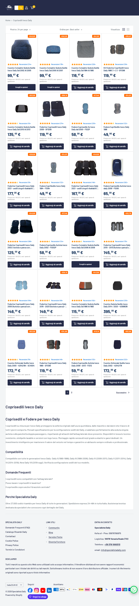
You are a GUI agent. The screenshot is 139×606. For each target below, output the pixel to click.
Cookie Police (11, 540)
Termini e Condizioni (15, 549)
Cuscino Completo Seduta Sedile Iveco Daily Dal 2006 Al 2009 (85, 246)
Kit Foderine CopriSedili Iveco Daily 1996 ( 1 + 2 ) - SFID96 (116, 69)
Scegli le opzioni (21, 87)
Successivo (121, 392)
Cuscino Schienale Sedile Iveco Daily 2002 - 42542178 (117, 364)
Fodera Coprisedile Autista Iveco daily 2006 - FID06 (117, 187)
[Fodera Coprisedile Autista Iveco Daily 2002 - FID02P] (54, 226)
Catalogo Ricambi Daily (16, 532)
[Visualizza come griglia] (123, 29)
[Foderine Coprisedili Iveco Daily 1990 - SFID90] (54, 344)
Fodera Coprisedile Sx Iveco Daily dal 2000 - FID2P (83, 128)
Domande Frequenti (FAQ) (17, 527)
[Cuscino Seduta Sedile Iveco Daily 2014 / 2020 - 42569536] (118, 285)
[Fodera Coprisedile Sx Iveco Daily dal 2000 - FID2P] (85, 108)
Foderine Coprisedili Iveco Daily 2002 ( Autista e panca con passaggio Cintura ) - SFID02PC (21, 246)
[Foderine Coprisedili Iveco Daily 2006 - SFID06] (54, 108)
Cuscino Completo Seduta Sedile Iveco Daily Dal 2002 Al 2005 (21, 69)
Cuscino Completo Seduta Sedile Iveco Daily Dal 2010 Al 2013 (21, 128)
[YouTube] (42, 590)
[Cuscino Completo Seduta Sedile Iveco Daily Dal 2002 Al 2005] (22, 49)
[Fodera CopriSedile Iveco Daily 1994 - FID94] (54, 167)
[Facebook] (30, 590)
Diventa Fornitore (57, 541)
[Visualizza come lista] (128, 29)
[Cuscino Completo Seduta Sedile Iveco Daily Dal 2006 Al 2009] (85, 226)
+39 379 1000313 (112, 544)
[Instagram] (36, 590)
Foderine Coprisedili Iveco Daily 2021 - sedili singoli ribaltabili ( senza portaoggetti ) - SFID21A (85, 187)
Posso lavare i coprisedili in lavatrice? (23, 483)
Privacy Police (12, 545)
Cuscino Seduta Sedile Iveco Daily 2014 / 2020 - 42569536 (116, 305)
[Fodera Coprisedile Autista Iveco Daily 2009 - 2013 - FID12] (85, 344)
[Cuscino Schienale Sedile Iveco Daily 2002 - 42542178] (118, 344)
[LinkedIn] (49, 590)
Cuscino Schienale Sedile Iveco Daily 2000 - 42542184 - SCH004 (21, 364)
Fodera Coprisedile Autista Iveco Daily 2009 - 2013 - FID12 (85, 364)
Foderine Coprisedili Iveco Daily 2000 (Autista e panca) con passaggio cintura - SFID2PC (21, 305)
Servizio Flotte (55, 537)
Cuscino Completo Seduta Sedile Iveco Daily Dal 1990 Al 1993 (85, 305)
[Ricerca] (21, 8)
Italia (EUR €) (12, 585)
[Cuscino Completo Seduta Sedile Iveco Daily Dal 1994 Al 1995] (85, 49)
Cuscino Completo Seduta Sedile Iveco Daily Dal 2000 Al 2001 (53, 69)
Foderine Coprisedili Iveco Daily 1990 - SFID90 (53, 364)
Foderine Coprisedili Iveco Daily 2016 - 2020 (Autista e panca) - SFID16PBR (53, 305)
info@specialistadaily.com (113, 550)
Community (54, 527)
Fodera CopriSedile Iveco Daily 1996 (116, 128)
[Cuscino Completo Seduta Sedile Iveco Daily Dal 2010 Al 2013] (22, 108)
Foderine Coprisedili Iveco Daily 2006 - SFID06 (53, 128)
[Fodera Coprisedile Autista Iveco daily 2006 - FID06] (118, 167)
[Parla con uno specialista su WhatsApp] (134, 589)
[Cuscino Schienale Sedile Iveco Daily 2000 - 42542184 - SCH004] (22, 344)
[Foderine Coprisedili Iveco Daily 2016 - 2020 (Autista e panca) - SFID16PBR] (54, 285)
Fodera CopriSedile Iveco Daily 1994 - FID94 (52, 187)
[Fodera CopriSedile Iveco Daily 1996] (118, 108)
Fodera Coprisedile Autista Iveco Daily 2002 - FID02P (53, 246)
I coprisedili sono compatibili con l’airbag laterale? (29, 479)
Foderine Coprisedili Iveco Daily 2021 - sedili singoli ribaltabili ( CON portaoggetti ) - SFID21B (21, 187)
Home (7, 20)
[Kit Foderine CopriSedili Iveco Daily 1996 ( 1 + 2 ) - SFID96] (118, 49)
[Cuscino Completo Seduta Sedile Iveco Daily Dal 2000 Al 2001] (54, 49)
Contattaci (10, 536)
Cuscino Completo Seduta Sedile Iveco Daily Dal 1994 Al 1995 (85, 69)
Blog (51, 532)
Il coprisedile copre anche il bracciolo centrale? (28, 487)
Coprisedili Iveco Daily (22, 20)
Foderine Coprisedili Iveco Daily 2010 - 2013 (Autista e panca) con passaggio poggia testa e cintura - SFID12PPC (117, 246)
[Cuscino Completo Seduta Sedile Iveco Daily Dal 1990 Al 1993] (85, 285)
